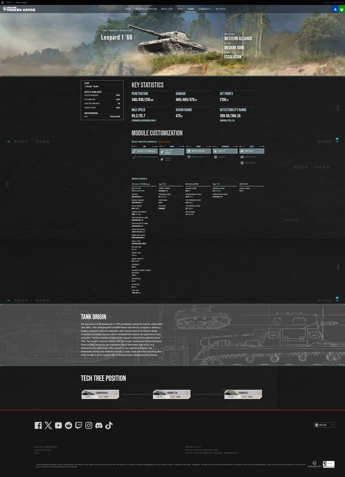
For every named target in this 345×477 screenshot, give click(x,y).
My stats (221, 9)
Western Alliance (126, 31)
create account (338, 2)
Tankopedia (113, 31)
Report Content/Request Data (202, 450)
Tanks (190, 9)
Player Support (42, 450)
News (180, 9)
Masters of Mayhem (146, 9)
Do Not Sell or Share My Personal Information (211, 453)
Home (128, 9)
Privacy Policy (193, 447)
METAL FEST (167, 9)
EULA (36, 453)
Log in (327, 2)
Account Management (46, 447)
